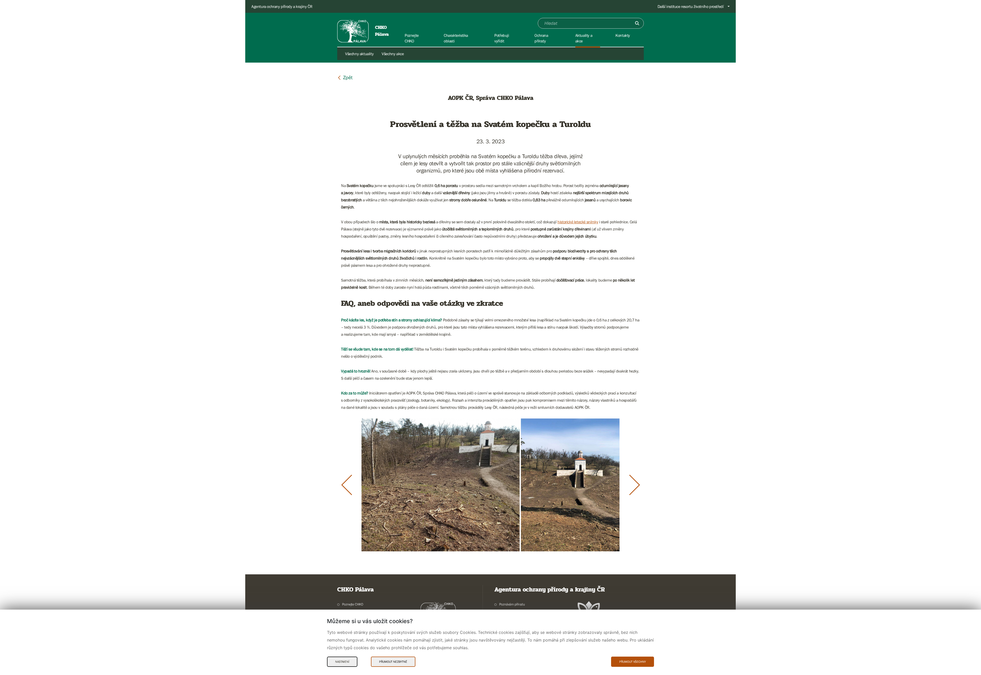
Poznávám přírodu (512, 604)
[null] (345, 77)
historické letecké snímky (577, 221)
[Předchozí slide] (347, 485)
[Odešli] (637, 23)
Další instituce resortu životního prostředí (691, 6)
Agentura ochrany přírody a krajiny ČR (281, 6)
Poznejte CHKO (352, 604)
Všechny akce (393, 53)
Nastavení (342, 662)
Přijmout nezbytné (393, 662)
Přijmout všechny (632, 662)
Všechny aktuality (359, 53)
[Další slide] (634, 485)
